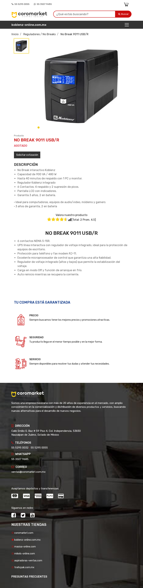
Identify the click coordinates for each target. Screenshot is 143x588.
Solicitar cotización (27, 154)
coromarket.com (23, 532)
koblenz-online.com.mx (29, 24)
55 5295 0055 (21, 4)
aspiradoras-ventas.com (28, 560)
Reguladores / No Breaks (39, 34)
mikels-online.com (24, 553)
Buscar (125, 14)
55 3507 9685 (44, 4)
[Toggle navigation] (126, 24)
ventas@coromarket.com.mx (28, 471)
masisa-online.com (25, 546)
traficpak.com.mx (24, 567)
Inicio (15, 34)
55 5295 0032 (19, 447)
